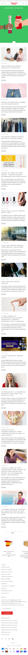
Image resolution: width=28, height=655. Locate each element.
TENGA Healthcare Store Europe (9, 630)
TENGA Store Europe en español (9, 625)
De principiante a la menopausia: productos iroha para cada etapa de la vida (13, 393)
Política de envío (5, 567)
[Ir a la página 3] (21, 531)
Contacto (3, 564)
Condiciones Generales (6, 576)
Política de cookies (5, 574)
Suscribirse (7, 613)
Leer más (3, 80)
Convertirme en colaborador (8, 586)
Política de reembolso (6, 569)
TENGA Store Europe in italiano (9, 627)
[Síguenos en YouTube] (12, 639)
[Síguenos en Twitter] (5, 639)
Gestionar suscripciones (7, 581)
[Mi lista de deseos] (5, 3)
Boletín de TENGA (5, 579)
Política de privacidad (6, 571)
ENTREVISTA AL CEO (6, 590)
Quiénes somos (5, 593)
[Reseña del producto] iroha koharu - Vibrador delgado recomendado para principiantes (13, 174)
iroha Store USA (5, 634)
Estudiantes (4, 583)
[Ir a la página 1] (6, 531)
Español (13, 642)
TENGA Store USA (5, 632)
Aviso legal (4, 588)
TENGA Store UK (5, 618)
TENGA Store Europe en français (9, 620)
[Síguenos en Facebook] (2, 639)
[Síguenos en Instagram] (9, 639)
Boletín (13, 600)
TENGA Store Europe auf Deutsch (9, 622)
